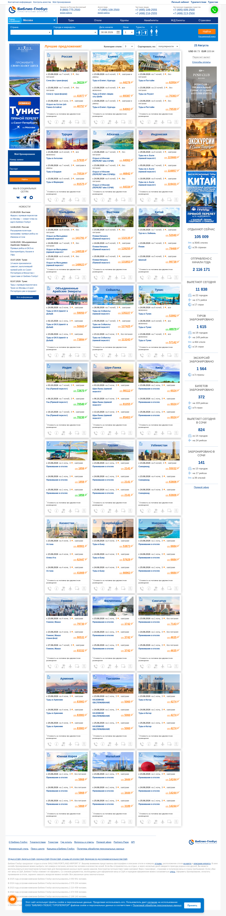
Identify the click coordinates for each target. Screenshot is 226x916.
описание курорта (202, 863)
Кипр (159, 367)
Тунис (159, 289)
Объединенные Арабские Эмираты (67, 290)
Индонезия (159, 134)
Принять (192, 905)
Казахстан (66, 523)
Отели (97, 20)
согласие (152, 902)
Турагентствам (198, 2)
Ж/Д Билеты (178, 20)
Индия (67, 367)
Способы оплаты (201, 62)
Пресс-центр (38, 848)
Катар (159, 678)
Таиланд (159, 56)
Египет (113, 56)
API (133, 842)
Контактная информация (20, 2)
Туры (71, 20)
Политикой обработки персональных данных (157, 905)
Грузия (113, 445)
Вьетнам (113, 212)
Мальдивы (67, 212)
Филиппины (113, 600)
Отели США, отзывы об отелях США (67, 859)
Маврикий (159, 523)
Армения (66, 678)
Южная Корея (67, 756)
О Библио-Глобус (18, 842)
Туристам (213, 2)
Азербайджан (113, 523)
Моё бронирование (62, 2)
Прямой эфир (201, 487)
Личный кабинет (180, 2)
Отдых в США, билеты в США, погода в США (28, 859)
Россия (67, 56)
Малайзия (113, 756)
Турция (67, 134)
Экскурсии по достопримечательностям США (106, 859)
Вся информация (25, 297)
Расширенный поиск (207, 36)
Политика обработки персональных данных (100, 848)
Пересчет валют (201, 57)
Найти (207, 31)
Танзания (113, 678)
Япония (159, 756)
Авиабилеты (151, 20)
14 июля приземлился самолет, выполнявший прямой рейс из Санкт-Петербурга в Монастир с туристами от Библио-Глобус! (24, 269)
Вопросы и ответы (84, 842)
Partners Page (121, 842)
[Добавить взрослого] (138, 32)
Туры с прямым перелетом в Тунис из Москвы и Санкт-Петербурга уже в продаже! (23, 288)
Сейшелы (113, 289)
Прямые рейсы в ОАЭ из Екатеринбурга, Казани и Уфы (22, 251)
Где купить (66, 842)
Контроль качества (42, 2)
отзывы (158, 863)
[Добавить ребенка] (145, 32)
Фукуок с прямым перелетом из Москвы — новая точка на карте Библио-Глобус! (23, 218)
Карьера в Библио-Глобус (61, 848)
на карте (187, 863)
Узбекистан (159, 445)
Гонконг (67, 600)
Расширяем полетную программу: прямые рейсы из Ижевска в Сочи (24, 233)
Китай (159, 212)
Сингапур (159, 600)
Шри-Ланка (113, 367)
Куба (66, 445)
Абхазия (113, 134)
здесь (172, 872)
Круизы (124, 20)
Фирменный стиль (18, 848)
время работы (66, 13)
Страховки (205, 20)
